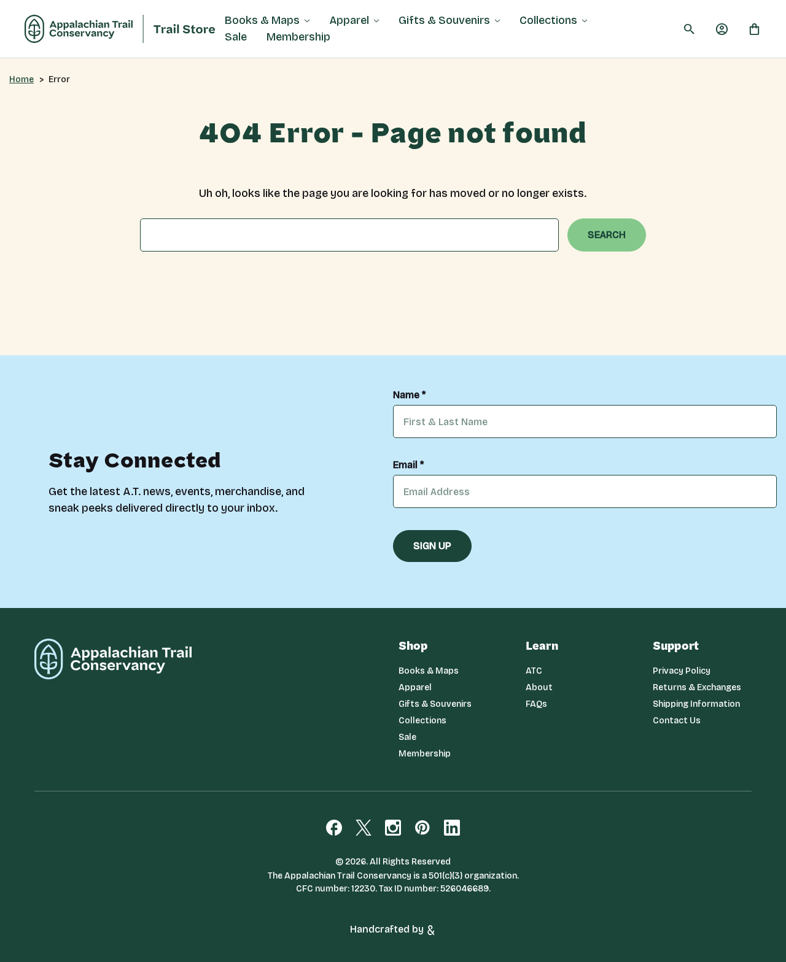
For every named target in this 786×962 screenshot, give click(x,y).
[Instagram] (393, 828)
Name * (409, 395)
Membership (298, 37)
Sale (236, 37)
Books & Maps (262, 20)
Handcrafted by (388, 929)
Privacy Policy (681, 671)
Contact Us (677, 720)
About (539, 687)
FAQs (536, 704)
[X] (364, 828)
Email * (408, 465)
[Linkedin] (452, 828)
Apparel (349, 20)
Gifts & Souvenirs (444, 20)
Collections (548, 20)
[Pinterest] (422, 828)
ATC (534, 671)
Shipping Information (696, 704)
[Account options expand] (722, 29)
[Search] (689, 29)
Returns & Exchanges (697, 687)
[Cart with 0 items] (754, 29)
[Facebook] (334, 828)
